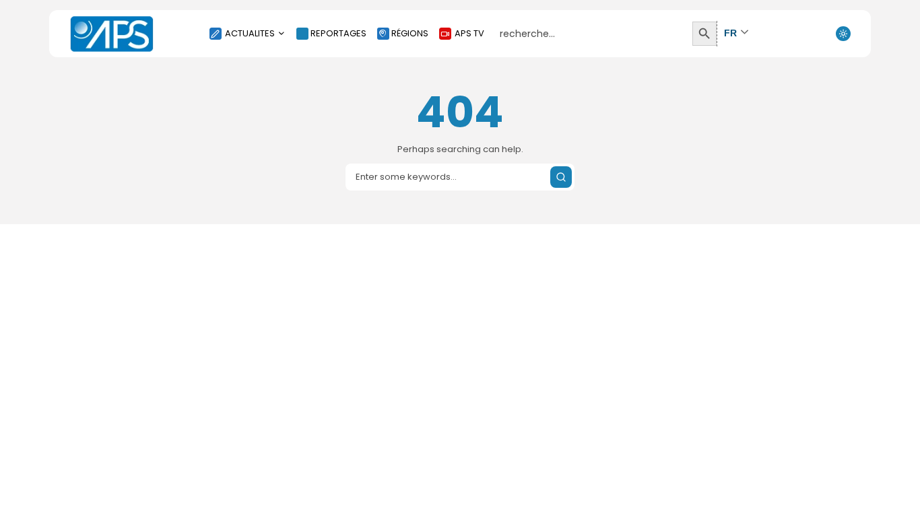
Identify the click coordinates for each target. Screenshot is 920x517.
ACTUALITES (250, 33)
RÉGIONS (409, 33)
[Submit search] (561, 177)
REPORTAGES (338, 33)
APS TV (469, 33)
